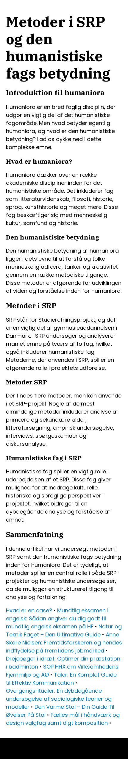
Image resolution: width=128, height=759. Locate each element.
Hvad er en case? (29, 610)
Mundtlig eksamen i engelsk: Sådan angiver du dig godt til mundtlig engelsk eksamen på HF (57, 618)
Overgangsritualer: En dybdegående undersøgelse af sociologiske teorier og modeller (59, 699)
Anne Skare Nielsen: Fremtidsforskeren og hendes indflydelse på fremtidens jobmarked (64, 642)
